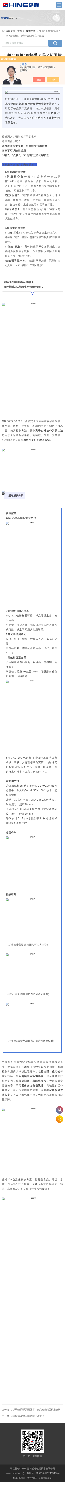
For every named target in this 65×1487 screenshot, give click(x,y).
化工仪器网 (19, 1478)
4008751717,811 (59, 1110)
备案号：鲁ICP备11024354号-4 (43, 1473)
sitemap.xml (45, 1478)
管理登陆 (32, 1478)
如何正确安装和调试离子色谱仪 (27, 1416)
